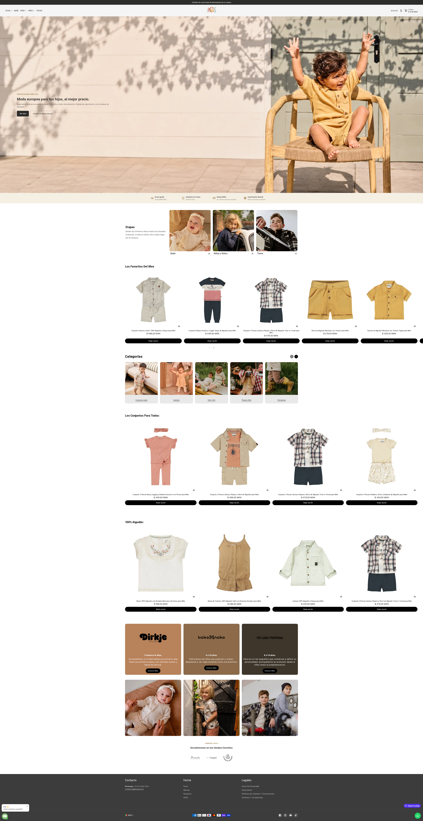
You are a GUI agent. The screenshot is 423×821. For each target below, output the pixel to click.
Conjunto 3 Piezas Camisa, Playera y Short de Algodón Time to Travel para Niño (271, 332)
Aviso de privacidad (250, 786)
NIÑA (22, 10)
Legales (246, 780)
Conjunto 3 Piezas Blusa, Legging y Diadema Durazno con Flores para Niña (161, 495)
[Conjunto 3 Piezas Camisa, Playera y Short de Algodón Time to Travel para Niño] (271, 300)
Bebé (173, 253)
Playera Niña (246, 400)
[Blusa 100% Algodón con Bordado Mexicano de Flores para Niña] (161, 563)
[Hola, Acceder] (401, 10)
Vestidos (176, 400)
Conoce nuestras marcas (43, 113)
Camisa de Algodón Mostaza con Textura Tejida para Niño (389, 331)
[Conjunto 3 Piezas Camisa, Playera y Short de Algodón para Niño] (234, 456)
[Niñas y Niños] (233, 230)
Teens (260, 253)
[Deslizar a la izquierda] (209, 348)
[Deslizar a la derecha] (213, 348)
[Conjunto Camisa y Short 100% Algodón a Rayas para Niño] (153, 300)
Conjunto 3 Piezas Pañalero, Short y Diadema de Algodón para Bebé (381, 495)
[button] (9, 11)
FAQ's (185, 797)
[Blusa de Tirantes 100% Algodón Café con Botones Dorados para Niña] (234, 563)
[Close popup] (27, 806)
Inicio (185, 786)
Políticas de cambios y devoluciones (258, 794)
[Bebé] (190, 230)
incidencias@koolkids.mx (134, 789)
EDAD (8, 10)
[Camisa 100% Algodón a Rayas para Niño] (308, 563)
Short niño (211, 400)
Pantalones (281, 400)
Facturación (247, 790)
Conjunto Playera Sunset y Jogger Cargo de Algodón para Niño (212, 331)
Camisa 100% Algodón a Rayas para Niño (308, 601)
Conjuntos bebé (141, 400)
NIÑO (30, 10)
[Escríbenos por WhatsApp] (418, 816)
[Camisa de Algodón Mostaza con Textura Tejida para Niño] (389, 300)
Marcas (186, 790)
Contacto (130, 780)
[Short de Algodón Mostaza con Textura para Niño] (330, 300)
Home (187, 780)
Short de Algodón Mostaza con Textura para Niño (330, 331)
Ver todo (23, 113)
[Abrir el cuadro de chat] (5, 816)
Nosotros (187, 794)
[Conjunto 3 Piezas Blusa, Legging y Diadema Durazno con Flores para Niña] (161, 456)
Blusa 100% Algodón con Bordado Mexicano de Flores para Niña (161, 601)
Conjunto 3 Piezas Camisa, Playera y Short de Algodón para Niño (234, 495)
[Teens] (276, 230)
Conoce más (153, 671)
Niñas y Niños (221, 253)
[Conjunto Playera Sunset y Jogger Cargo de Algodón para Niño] (212, 300)
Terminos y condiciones (252, 797)
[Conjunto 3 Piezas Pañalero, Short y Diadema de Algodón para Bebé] (381, 456)
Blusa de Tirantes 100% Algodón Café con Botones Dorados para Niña (234, 601)
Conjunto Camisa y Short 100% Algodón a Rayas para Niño (153, 331)
